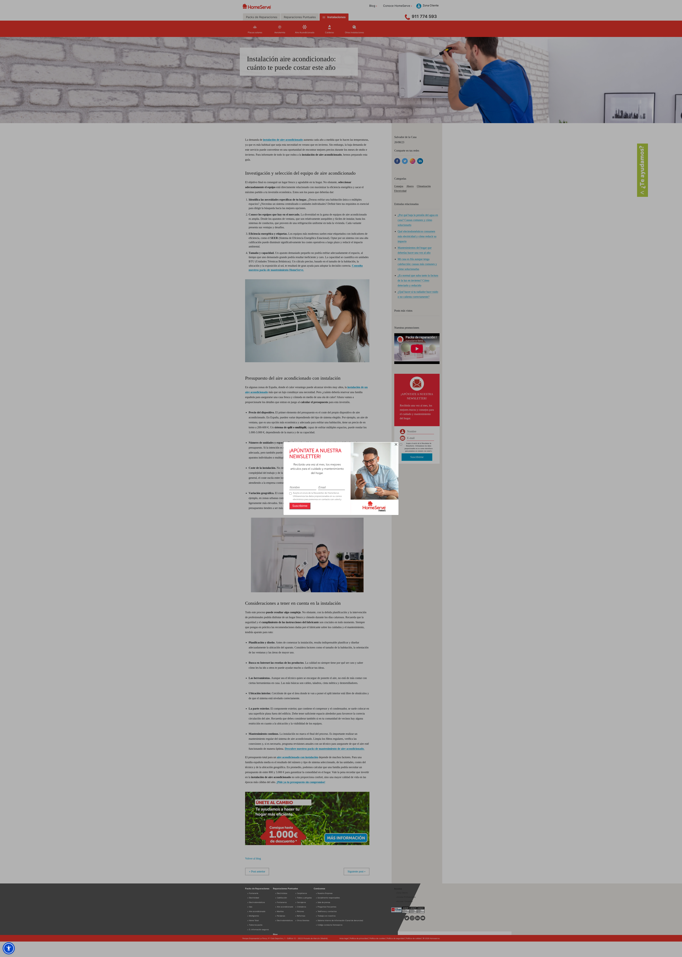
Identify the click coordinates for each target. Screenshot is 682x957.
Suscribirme (299, 505)
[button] (9, 948)
